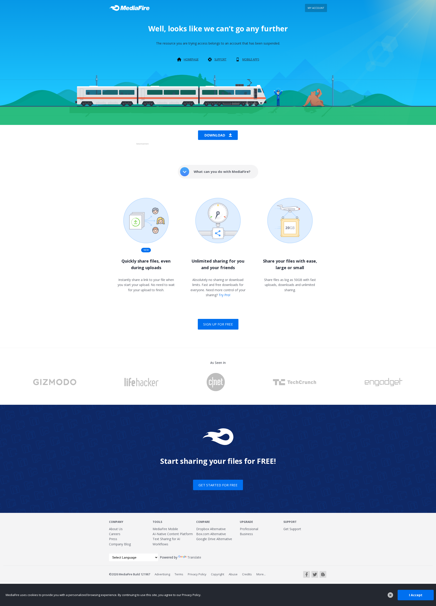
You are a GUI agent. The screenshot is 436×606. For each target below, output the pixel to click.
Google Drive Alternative (214, 539)
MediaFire (130, 8)
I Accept (415, 595)
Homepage (191, 59)
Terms (179, 574)
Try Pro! (224, 295)
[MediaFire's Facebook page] (306, 574)
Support (220, 59)
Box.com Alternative (211, 534)
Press (113, 539)
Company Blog (120, 544)
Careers (114, 534)
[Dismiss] (390, 595)
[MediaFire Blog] (323, 574)
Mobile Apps (250, 59)
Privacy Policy (197, 574)
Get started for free (218, 485)
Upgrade (246, 522)
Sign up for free (218, 324)
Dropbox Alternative (211, 529)
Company (116, 522)
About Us (116, 529)
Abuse (233, 574)
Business (246, 534)
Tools (157, 522)
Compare (203, 522)
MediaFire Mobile (165, 529)
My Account (316, 8)
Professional (249, 529)
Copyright (217, 574)
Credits (247, 574)
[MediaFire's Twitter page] (314, 574)
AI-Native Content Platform (173, 534)
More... (261, 574)
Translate (194, 557)
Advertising (162, 574)
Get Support (292, 529)
